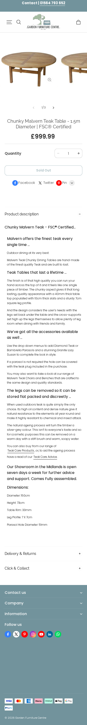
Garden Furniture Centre (30, 718)
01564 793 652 (52, 2)
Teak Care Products (20, 450)
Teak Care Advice (45, 457)
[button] (9, 22)
